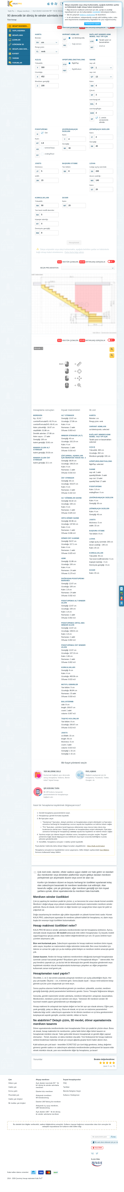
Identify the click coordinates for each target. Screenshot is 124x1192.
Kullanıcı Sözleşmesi (71, 1095)
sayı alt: (92, 63)
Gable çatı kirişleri (15, 1099)
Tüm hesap (11, 20)
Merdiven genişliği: (42, 81)
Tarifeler (66, 1087)
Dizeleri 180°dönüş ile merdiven (48, 1102)
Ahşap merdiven (23, 11)
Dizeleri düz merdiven (44, 1091)
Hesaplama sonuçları (21, 49)
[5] (113, 1062)
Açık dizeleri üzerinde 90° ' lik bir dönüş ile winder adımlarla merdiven (47, 1085)
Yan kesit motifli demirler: (45, 210)
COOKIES (96, 12)
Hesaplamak (74, 243)
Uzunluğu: (39, 72)
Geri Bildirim (104, 850)
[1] (100, 1062)
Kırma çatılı (12, 1091)
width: (37, 176)
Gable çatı (12, 1087)
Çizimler (16, 40)
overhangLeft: (94, 100)
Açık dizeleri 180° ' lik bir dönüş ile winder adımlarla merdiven (48, 1113)
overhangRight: (95, 109)
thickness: (39, 167)
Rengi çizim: (40, 47)
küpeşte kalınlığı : (42, 219)
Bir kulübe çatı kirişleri (17, 1103)
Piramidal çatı (13, 1095)
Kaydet (15, 54)
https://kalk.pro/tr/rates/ (96, 846)
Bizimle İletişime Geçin (72, 1091)
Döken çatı (12, 1083)
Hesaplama (17, 35)
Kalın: (91, 81)
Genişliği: (66, 144)
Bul (114, 1137)
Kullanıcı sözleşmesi (87, 15)
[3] (107, 1062)
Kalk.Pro (11, 11)
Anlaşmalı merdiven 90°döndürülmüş (43, 1096)
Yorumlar (17, 63)
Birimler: (38, 38)
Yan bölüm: (66, 167)
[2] (103, 1062)
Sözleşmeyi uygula (92, 23)
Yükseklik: (39, 63)
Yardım (15, 58)
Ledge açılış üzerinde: (98, 167)
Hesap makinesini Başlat (21, 26)
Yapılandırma (18, 31)
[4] (110, 1062)
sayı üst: (92, 72)
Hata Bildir (98, 1148)
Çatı (10, 1079)
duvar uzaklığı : (95, 176)
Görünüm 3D (18, 44)
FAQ (65, 1083)
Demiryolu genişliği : (43, 228)
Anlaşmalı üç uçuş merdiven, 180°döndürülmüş (47, 1107)
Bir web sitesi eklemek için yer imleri (107, 1142)
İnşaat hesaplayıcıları (72, 1079)
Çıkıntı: (92, 90)
